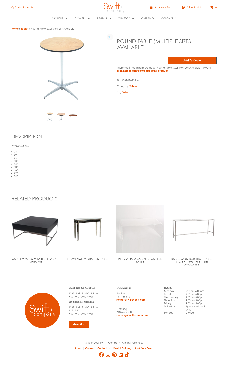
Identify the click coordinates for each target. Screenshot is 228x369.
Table (125, 92)
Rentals (102, 18)
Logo (114, 7)
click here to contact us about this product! (142, 70)
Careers (89, 348)
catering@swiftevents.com (132, 315)
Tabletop (124, 18)
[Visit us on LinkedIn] (121, 354)
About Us (57, 18)
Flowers (80, 18)
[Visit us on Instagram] (108, 354)
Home (15, 28)
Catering (147, 18)
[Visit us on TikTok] (127, 354)
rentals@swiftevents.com (130, 299)
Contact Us (169, 18)
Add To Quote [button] (192, 60)
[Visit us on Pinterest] (114, 354)
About (78, 348)
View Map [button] (78, 324)
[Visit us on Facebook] (101, 354)
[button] (22, 7)
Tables (25, 28)
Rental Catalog (122, 348)
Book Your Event (143, 348)
